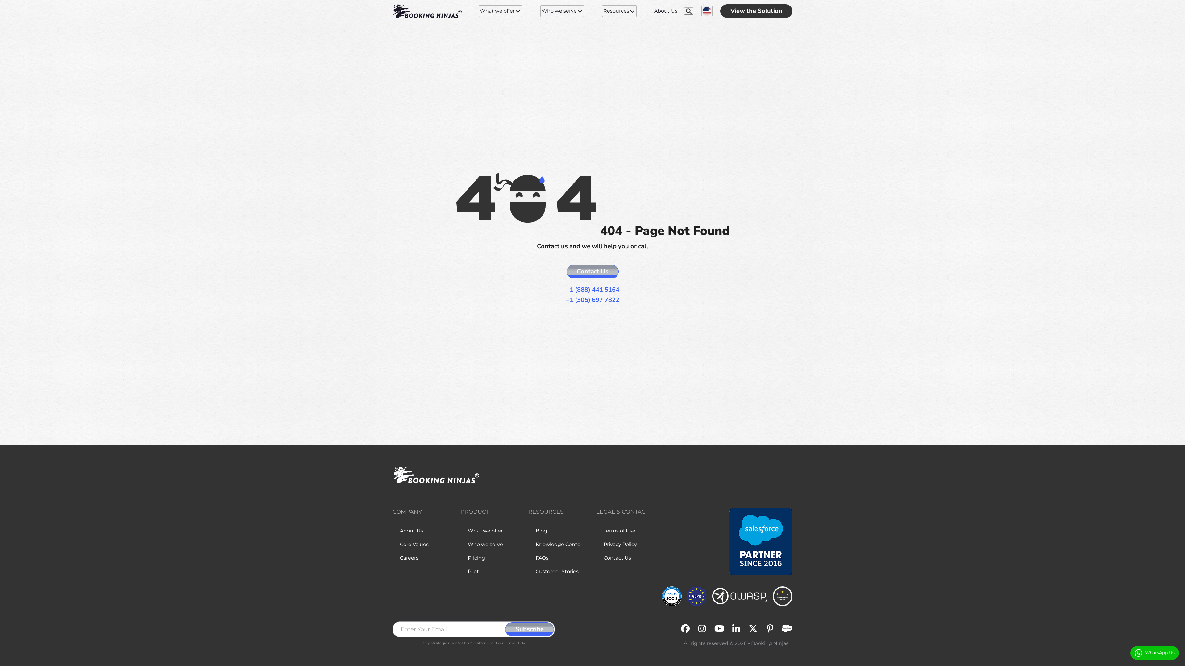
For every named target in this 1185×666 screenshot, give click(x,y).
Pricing (476, 558)
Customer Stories (557, 571)
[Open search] (689, 11)
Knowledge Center (559, 544)
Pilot (473, 571)
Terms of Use (619, 531)
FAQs (542, 558)
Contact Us (593, 271)
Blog (541, 531)
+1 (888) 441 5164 (592, 290)
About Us (665, 11)
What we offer (497, 11)
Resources (616, 11)
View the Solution (756, 11)
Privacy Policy (620, 544)
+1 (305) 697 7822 (592, 300)
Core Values (414, 544)
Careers (409, 558)
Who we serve (559, 11)
